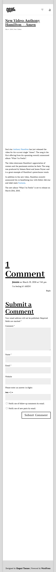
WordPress (45, 568)
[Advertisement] (28, 67)
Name (8, 354)
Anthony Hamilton (21, 149)
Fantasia (21, 183)
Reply (48, 291)
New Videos (17, 29)
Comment (10, 326)
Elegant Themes (23, 568)
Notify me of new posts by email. (22, 408)
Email (8, 365)
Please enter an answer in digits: (19, 388)
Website (8, 376)
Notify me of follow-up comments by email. (26, 403)
